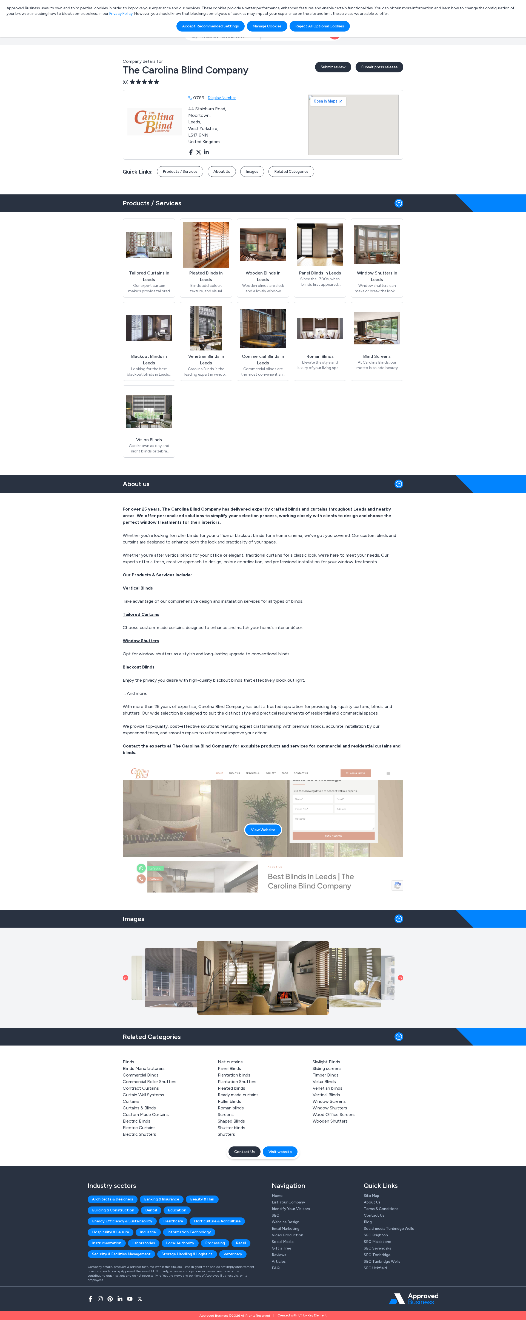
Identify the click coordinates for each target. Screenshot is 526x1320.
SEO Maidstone (377, 1241)
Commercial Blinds (141, 1075)
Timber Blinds (326, 1075)
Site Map (371, 1195)
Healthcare (173, 1221)
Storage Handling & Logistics (187, 1254)
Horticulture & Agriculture (217, 1221)
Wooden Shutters (330, 1121)
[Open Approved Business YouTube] (130, 1299)
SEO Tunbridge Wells (382, 1261)
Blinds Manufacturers (144, 1068)
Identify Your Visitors (291, 1208)
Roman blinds (231, 1108)
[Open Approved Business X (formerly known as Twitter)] (139, 1299)
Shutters (226, 1134)
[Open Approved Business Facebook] (90, 1299)
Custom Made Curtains (146, 1114)
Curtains (131, 1101)
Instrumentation (106, 1243)
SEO (275, 1215)
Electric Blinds (136, 1121)
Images (252, 171)
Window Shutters (330, 1108)
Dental (151, 1210)
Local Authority (180, 1243)
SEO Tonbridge (377, 1255)
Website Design (285, 1222)
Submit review (333, 67)
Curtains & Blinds (139, 1108)
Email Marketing (285, 1228)
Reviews (279, 1255)
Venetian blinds (327, 1088)
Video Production (287, 1235)
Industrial (148, 1232)
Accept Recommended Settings (210, 26)
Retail (241, 1243)
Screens (226, 1114)
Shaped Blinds (231, 1121)
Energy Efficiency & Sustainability (122, 1221)
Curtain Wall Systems (143, 1094)
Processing (215, 1243)
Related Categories (291, 171)
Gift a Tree (281, 1248)
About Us (221, 171)
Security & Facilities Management (121, 1254)
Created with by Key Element (302, 1315)
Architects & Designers (112, 1199)
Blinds (128, 1061)
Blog (368, 1222)
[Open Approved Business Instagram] (100, 1299)
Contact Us (244, 1151)
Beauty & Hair (202, 1199)
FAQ (276, 1268)
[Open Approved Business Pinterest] (110, 1299)
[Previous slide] (125, 978)
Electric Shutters (139, 1134)
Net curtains (230, 1061)
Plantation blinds (234, 1075)
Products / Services (180, 171)
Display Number (222, 97)
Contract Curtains (141, 1088)
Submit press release (379, 67)
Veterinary (233, 1254)
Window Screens (329, 1101)
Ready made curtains (238, 1094)
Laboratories (143, 1243)
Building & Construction (113, 1210)
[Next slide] (400, 978)
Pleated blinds (231, 1088)
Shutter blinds (231, 1127)
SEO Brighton (376, 1235)
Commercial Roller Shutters (149, 1081)
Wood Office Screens (334, 1114)
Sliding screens (327, 1068)
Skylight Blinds (326, 1061)
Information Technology (189, 1232)
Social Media (282, 1241)
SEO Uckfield (375, 1268)
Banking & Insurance (161, 1199)
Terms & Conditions (381, 1208)
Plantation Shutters (237, 1081)
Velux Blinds (324, 1081)
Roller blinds (229, 1101)
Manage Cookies (267, 26)
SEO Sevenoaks (377, 1248)
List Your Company (288, 1202)
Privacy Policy (121, 13)
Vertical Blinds (326, 1094)
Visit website (280, 1151)
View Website (263, 830)
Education (177, 1210)
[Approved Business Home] (413, 1298)
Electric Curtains (139, 1127)
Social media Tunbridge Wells (389, 1228)
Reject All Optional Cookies (319, 26)
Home (277, 1195)
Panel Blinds (229, 1068)
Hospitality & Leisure (110, 1232)
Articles (279, 1261)
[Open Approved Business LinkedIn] (120, 1299)
